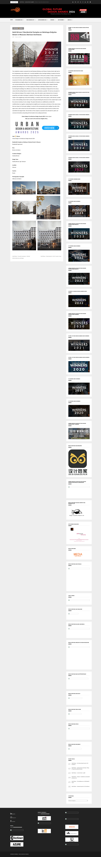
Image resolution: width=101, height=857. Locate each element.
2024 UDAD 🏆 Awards (18, 28)
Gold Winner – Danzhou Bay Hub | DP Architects (81, 786)
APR (13, 37)
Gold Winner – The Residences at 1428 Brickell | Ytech (80, 782)
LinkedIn (13, 814)
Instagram (14, 817)
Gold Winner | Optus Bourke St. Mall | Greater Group (51, 256)
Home (11, 19)
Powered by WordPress (14, 854)
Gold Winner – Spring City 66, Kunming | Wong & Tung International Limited (80, 768)
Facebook (13, 821)
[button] (73, 2)
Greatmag (23, 854)
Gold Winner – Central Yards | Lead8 (26, 2)
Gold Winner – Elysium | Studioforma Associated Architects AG (81, 777)
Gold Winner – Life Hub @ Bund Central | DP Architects (80, 764)
